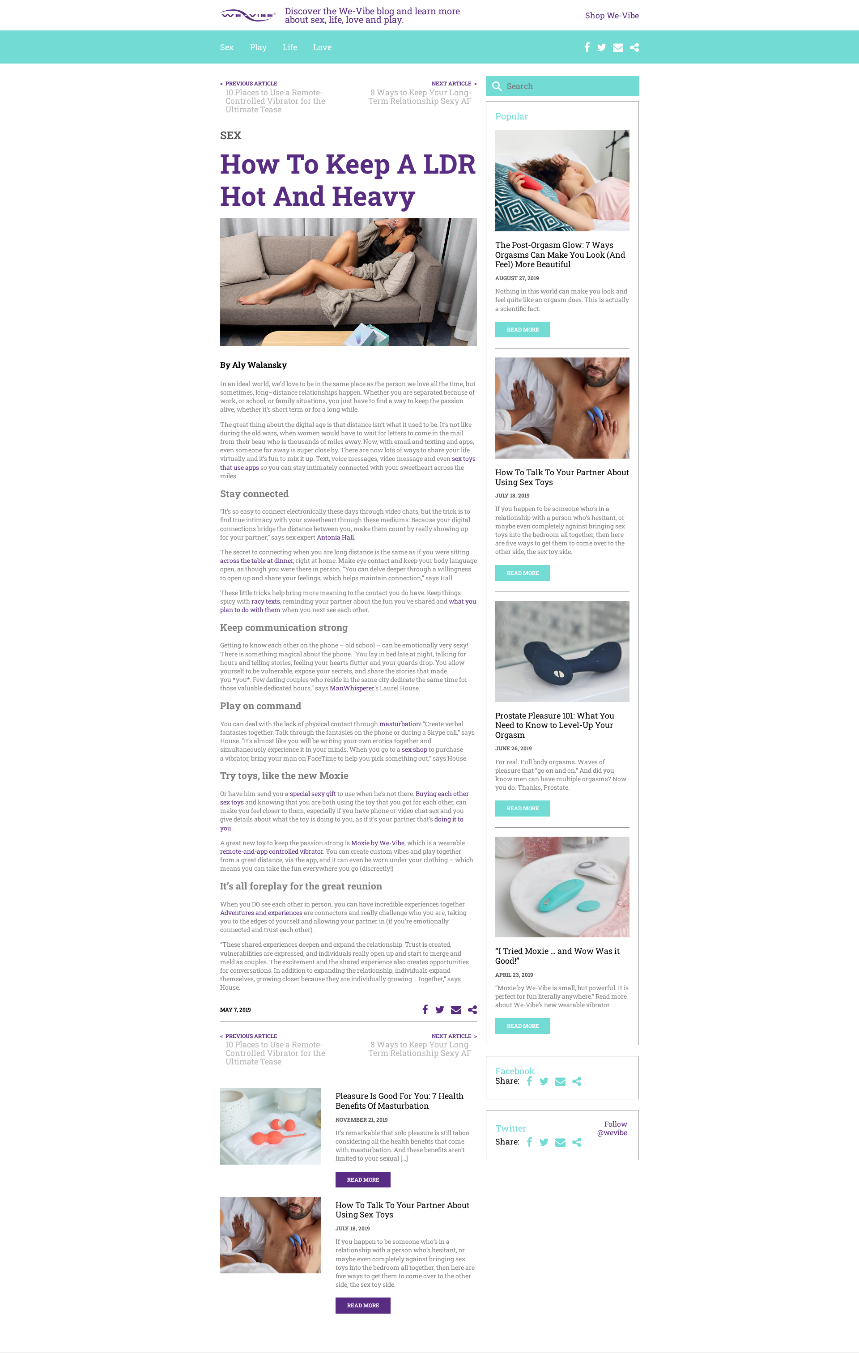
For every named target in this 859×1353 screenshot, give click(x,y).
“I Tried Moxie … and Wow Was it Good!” (557, 955)
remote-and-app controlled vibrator (271, 851)
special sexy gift (313, 793)
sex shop (414, 749)
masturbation (399, 723)
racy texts (265, 601)
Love (322, 47)
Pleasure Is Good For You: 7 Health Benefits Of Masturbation (400, 1100)
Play (258, 47)
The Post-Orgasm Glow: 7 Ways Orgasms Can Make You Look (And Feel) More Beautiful (560, 254)
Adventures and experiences (261, 912)
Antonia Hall (335, 537)
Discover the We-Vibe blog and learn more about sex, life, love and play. (372, 15)
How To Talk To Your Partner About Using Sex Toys (402, 1210)
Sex (227, 47)
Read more (363, 1179)
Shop (612, 15)
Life (290, 47)
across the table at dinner (256, 560)
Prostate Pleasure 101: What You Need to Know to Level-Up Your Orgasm (554, 725)
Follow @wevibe (612, 1127)
